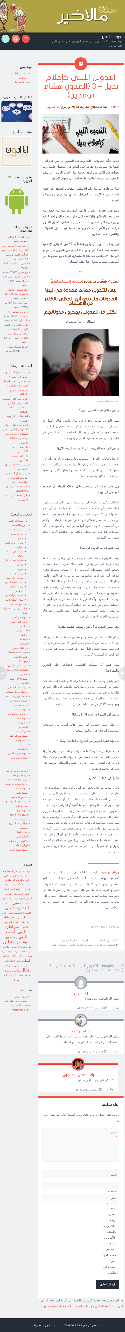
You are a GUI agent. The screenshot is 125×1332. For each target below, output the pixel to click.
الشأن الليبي (17, 907)
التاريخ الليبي (18, 894)
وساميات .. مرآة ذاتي (17, 770)
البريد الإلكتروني (112, 1191)
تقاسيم (24, 674)
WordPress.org (20, 1009)
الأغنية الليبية (15, 884)
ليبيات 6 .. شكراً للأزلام (16, 303)
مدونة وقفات (21, 740)
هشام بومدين (80, 1031)
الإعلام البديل (15, 889)
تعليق (7, 941)
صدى (20, 538)
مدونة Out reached (18, 779)
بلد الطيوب (53, 107)
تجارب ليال (22, 805)
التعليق (113, 1134)
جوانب (24, 626)
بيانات (15, 937)
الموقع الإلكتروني (112, 1200)
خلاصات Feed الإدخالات (16, 1001)
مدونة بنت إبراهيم (19, 735)
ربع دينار (23, 272)
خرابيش (24, 634)
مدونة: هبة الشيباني (13, 560)
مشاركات (9, 966)
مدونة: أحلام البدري (13, 542)
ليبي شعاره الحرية (14, 582)
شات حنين (22, 398)
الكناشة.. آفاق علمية (17, 670)
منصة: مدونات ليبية (18, 529)
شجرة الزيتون (20, 656)
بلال (26, 447)
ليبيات (26, 960)
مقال (25, 970)
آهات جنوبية (17, 534)
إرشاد (26, 880)
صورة (4, 952)
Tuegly (19, 555)
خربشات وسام (20, 775)
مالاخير (19, 564)
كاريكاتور (10, 956)
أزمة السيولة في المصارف (16, 871)
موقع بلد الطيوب (19, 73)
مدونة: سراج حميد (14, 595)
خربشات (23, 78)
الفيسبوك (27, 913)
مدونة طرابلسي (20, 617)
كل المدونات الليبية (18, 520)
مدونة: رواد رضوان (14, 577)
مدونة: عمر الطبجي (18, 687)
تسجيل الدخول (20, 996)
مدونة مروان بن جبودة (16, 784)
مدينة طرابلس (21, 965)
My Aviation (21, 82)
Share (115, 107)
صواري (19, 547)
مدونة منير (22, 748)
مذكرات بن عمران (18, 841)
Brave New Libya (18, 814)
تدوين (8, 937)
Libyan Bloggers (19, 525)
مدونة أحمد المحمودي (16, 801)
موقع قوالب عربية (34, 1325)
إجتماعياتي (22, 630)
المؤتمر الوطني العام (14, 917)
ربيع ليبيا (23, 661)
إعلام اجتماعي (13, 880)
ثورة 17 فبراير (18, 947)
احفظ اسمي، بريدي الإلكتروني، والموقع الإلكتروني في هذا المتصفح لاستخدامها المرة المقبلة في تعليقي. (109, 1240)
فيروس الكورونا (20, 956)
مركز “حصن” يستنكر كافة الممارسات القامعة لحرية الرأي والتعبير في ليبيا (15, 250)
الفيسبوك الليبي (15, 913)
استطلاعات (109, 944)
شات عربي (22, 381)
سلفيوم (24, 744)
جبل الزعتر (22, 731)
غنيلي (20, 469)
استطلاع (26, 884)
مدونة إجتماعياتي (67, 281)
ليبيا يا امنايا (22, 832)
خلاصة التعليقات (19, 1005)
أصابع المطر (21, 836)
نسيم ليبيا (23, 639)
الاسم (113, 1174)
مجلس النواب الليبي (12, 961)
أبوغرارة (19, 573)
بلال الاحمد (22, 486)
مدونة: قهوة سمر (19, 757)
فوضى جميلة (21, 722)
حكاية (23, 951)
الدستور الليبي (14, 903)
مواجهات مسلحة (12, 970)
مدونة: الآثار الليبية (18, 678)
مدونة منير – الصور (18, 753)
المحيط (24, 643)
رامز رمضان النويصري (73, 940)
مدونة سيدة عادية (19, 849)
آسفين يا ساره (20, 263)
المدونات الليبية (59, 944)
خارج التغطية (21, 819)
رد (113, 1008)
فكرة (30, 956)
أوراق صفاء (22, 845)
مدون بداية (22, 718)
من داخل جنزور (20, 648)
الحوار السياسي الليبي (16, 898)
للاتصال (24, 320)
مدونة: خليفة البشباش (16, 691)
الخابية (24, 683)
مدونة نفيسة (21, 709)
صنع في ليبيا (16, 604)
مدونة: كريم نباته (15, 551)
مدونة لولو (22, 810)
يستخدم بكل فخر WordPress (82, 1325)
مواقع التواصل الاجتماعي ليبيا (17, 975)
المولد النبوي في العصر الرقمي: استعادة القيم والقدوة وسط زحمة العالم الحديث (15, 434)
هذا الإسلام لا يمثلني (17, 237)
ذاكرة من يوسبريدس (17, 713)
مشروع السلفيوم (19, 797)
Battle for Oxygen (18, 652)
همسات (24, 827)
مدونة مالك (22, 792)
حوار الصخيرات (13, 952)
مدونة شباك (22, 788)
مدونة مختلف (21, 705)
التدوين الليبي (76, 944)
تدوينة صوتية (21, 942)
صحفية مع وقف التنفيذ (16, 696)
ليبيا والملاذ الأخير (14, 599)
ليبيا (4, 956)
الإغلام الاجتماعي (93, 944)
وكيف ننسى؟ (16, 376)
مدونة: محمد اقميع (18, 700)
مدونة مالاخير (113, 37)
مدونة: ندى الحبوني (18, 665)
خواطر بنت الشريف (18, 823)
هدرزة (16, 980)
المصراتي (23, 727)
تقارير (28, 947)
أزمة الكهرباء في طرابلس (16, 875)
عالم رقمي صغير (19, 621)
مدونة (20, 569)
